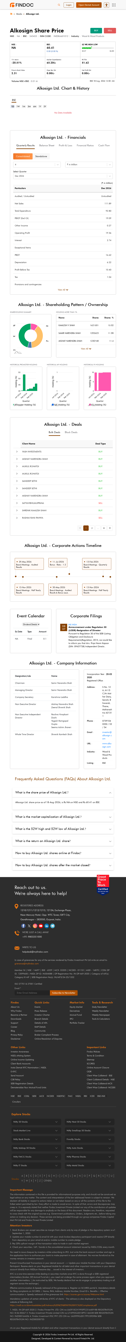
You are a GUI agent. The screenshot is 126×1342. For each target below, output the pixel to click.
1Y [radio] (40, 106)
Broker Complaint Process (47, 1035)
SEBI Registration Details (22, 1083)
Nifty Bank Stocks (21, 1139)
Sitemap (90, 1059)
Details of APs (41, 1023)
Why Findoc (16, 1011)
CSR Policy (15, 1079)
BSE (19, 1096)
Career (14, 1027)
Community (40, 1031)
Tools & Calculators (101, 1019)
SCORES (91, 1063)
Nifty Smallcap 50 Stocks (79, 1130)
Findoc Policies (93, 1051)
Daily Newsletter (99, 1007)
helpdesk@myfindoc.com (35, 951)
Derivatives (75, 1011)
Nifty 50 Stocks (20, 1122)
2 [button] (92, 528)
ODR (89, 1071)
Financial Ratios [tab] (85, 145)
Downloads (16, 1019)
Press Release (41, 1011)
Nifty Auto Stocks (75, 1148)
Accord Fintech (80, 1338)
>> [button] (110, 528)
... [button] (98, 528)
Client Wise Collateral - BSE (99, 1075)
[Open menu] (113, 5)
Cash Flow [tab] (104, 145)
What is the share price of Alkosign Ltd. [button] (41, 792)
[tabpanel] (63, 117)
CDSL (26, 1096)
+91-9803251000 (32, 936)
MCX (41, 1096)
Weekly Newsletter (100, 1011)
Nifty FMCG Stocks (22, 1156)
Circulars (16, 1102)
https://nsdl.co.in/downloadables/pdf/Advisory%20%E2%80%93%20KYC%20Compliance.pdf (53, 1305)
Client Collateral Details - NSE (101, 1079)
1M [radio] (23, 106)
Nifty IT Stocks (20, 1165)
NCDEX (50, 1096)
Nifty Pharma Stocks (76, 1156)
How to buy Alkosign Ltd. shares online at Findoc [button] (48, 853)
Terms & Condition (95, 1055)
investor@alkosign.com (107, 735)
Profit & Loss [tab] (65, 145)
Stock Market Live (21, 1130)
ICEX (92, 1096)
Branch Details (41, 1019)
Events (37, 1007)
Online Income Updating (22, 1059)
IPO (71, 1019)
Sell (110, 30)
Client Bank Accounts (21, 1063)
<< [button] (81, 528)
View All (61, 290)
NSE (13, 1096)
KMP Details (40, 1027)
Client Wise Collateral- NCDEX (101, 1087)
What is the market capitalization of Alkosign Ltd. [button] (48, 817)
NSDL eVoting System (21, 1055)
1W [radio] (18, 106)
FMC (70, 1096)
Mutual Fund (76, 1015)
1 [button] (86, 528)
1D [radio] (12, 106)
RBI (85, 1096)
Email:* (18, 988)
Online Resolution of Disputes (48, 1039)
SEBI (34, 1096)
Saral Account (17, 1075)
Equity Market (76, 1007)
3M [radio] (29, 106)
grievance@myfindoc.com (27, 963)
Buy (96, 30)
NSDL (78, 1096)
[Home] (11, 13)
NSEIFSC (61, 1096)
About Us (15, 1007)
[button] (17, 451)
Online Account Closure (98, 1067)
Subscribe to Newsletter (63, 993)
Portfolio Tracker (77, 1023)
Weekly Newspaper (101, 1015)
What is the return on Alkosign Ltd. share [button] (43, 841)
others (48, 1180)
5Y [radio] (45, 106)
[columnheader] (54, 444)
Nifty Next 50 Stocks (76, 1122)
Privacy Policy (17, 1035)
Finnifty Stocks (73, 1139)
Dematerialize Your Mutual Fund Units (28, 1087)
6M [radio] (34, 106)
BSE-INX (101, 1096)
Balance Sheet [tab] (46, 145)
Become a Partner (19, 1015)
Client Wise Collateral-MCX (99, 1083)
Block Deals (71, 432)
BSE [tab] (14, 100)
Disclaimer (15, 1039)
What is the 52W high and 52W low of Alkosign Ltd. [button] (50, 829)
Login (68, 5)
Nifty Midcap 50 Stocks (24, 1148)
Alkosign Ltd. (32, 14)
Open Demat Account (89, 5)
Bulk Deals (54, 432)
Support (14, 1023)
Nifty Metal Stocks (75, 1165)
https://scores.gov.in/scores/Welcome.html (84, 1294)
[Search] (59, 5)
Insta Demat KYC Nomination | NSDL (28, 1067)
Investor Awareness (20, 1051)
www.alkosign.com (106, 745)
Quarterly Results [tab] (25, 145)
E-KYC (14, 1071)
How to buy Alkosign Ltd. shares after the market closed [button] (52, 865)
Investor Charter (42, 1015)
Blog (13, 1031)
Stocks (19, 14)
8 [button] (103, 528)
